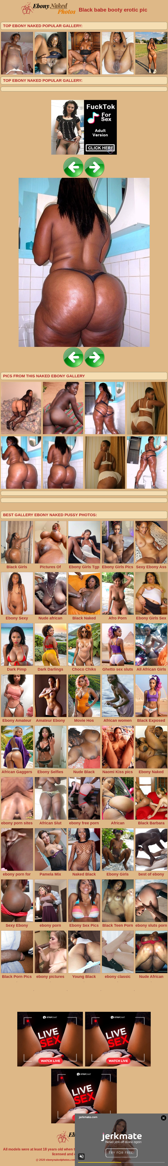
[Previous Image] (73, 176)
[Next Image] (94, 176)
